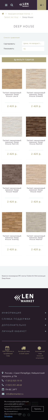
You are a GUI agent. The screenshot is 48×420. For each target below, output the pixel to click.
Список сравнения (12, 37)
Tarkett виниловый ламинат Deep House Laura (12, 94)
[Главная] (3, 14)
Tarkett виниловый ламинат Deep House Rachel (36, 142)
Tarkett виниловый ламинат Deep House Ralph (12, 190)
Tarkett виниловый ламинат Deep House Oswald (36, 94)
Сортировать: (9, 44)
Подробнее (8, 416)
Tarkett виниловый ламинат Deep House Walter (36, 237)
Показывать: (9, 48)
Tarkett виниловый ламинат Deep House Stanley (12, 237)
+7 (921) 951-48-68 (13, 385)
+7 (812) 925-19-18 (13, 380)
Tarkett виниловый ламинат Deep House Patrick (12, 142)
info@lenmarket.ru (14, 394)
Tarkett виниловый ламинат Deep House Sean (36, 190)
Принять (37, 409)
